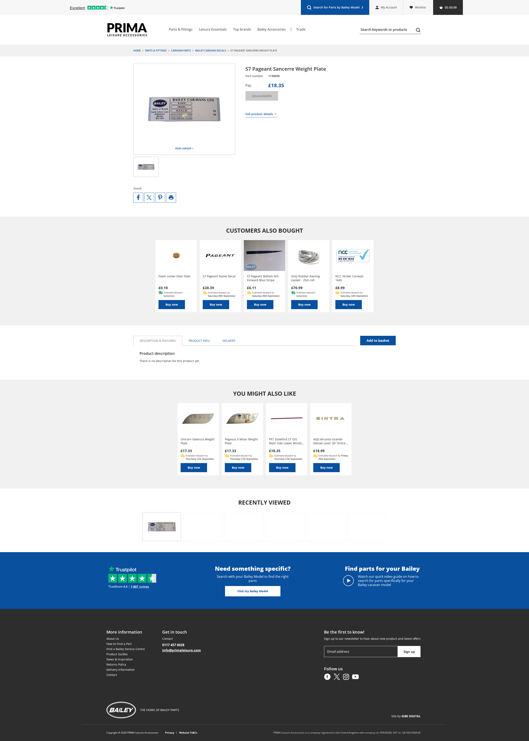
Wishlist (420, 7)
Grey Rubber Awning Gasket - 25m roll (305, 278)
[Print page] (171, 198)
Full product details (259, 114)
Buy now (172, 304)
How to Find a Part (119, 644)
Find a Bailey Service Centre (125, 649)
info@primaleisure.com (181, 650)
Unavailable (262, 96)
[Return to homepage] (127, 29)
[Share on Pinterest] (160, 198)
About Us (112, 639)
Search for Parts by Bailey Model (333, 8)
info (199, 341)
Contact (111, 675)
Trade (300, 29)
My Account (389, 7)
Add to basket (378, 340)
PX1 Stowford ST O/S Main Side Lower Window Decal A (286, 441)
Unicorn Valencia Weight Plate (197, 441)
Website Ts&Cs (188, 732)
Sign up (409, 651)
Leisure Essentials (213, 29)
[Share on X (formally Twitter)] (149, 198)
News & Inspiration (119, 659)
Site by (406, 716)
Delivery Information (120, 670)
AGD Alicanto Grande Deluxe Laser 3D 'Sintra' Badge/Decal (329, 441)
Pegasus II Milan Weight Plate (241, 441)
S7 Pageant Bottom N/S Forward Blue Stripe (263, 278)
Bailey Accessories (271, 29)
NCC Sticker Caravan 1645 (349, 278)
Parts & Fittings (181, 29)
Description (158, 341)
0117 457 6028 (173, 645)
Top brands (242, 29)
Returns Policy (116, 664)
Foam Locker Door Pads (174, 276)
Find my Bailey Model (252, 591)
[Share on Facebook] (138, 198)
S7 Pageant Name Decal (219, 276)
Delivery (229, 341)
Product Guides (117, 654)
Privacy (169, 732)
